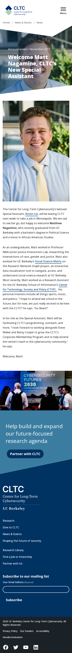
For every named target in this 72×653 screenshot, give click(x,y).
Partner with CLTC (25, 454)
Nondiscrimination (13, 637)
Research (8, 521)
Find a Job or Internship (17, 557)
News (40, 22)
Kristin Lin (31, 214)
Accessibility (42, 631)
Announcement (18, 49)
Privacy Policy (10, 631)
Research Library (13, 550)
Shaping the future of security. (22, 541)
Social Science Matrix (48, 261)
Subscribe (14, 600)
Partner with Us (12, 563)
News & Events (23, 22)
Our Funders (26, 631)
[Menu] (63, 9)
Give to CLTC (11, 527)
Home (6, 22)
